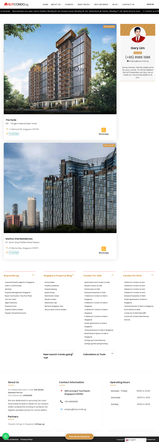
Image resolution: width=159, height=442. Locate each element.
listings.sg (39, 424)
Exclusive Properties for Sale (95, 292)
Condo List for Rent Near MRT (135, 313)
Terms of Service (11, 439)
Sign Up (150, 4)
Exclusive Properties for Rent (135, 296)
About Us (55, 4)
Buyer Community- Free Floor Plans (18, 296)
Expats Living (49, 292)
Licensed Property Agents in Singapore (19, 282)
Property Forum (11, 306)
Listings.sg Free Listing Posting (96, 344)
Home (45, 4)
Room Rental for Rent (132, 309)
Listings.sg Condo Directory (94, 340)
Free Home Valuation (79, 436)
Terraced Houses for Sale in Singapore (98, 330)
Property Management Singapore (17, 292)
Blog (115, 4)
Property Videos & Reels (14, 309)
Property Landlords (52, 286)
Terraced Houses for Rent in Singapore (138, 306)
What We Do (84, 4)
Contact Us (128, 4)
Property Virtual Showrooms (15, 313)
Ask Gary (8, 289)
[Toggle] (33, 274)
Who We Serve (101, 4)
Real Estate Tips (51, 303)
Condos (69, 4)
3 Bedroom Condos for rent (134, 289)
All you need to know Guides (55, 309)
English (132, 439)
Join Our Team (10, 299)
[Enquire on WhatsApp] (5, 436)
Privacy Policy (26, 439)
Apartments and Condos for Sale (97, 282)
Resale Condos (50, 299)
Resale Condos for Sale (93, 286)
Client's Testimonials (13, 286)
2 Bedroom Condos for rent (134, 286)
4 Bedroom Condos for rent (134, 292)
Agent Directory (11, 303)
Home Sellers (50, 282)
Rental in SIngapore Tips (54, 306)
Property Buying (51, 289)
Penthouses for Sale (92, 289)
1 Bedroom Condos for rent (134, 282)
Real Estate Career (52, 296)
